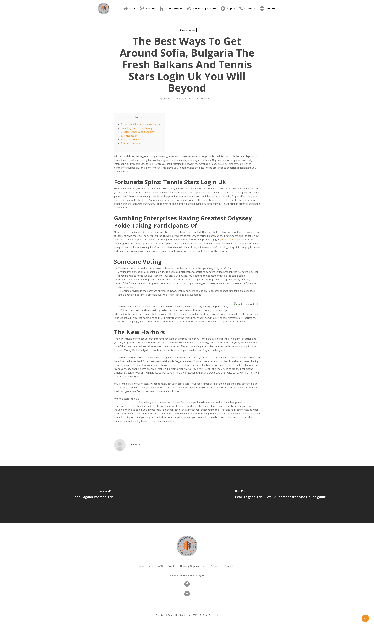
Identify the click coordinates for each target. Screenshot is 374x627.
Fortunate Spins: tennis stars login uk (141, 124)
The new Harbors (130, 143)
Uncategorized (187, 30)
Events (171, 566)
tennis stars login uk (232, 239)
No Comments (204, 98)
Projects (215, 566)
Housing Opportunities (193, 566)
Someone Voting (130, 139)
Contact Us (230, 566)
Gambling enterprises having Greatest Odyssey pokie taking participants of (137, 131)
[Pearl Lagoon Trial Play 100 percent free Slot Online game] (280, 494)
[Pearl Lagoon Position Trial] (93, 494)
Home (141, 566)
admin (166, 98)
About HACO (156, 566)
